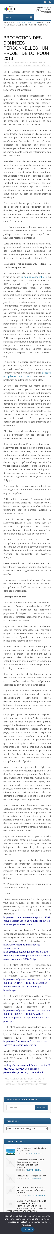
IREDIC (17, 22)
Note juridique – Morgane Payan (31, 1175)
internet (26, 1081)
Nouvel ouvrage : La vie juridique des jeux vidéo (31, 1149)
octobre (30, 22)
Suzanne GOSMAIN (34, 1170)
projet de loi (37, 1081)
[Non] (50, 1223)
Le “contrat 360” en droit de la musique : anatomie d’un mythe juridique (31, 1190)
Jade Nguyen (18, 62)
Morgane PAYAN (34, 1178)
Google (18, 1081)
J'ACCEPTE (27, 1229)
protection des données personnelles (20, 1084)
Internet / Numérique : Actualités (18, 65)
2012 (23, 22)
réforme (43, 1084)
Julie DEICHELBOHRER (36, 1195)
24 (37, 22)
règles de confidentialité (34, 276)
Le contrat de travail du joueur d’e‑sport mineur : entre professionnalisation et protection (30, 1163)
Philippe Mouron (36, 1153)
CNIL (12, 1081)
